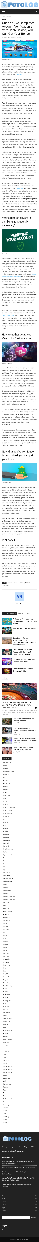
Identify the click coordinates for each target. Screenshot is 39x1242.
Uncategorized (8, 1105)
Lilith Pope (7, 37)
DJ (4, 870)
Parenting (6, 1021)
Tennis (5, 1087)
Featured (6, 902)
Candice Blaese (6, 707)
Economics (6, 873)
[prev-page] (3, 678)
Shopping (6, 1051)
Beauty (5, 786)
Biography (6, 795)
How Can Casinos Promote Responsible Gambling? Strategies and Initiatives (23, 652)
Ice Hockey (6, 956)
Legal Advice (7, 974)
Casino (9, 16)
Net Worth (6, 1013)
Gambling (27, 582)
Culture (5, 852)
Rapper (5, 1036)
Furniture (6, 917)
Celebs (5, 828)
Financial (6, 908)
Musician (6, 1007)
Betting (5, 789)
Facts (5, 885)
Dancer (5, 858)
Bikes (5, 792)
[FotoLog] (19, 4)
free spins (19, 188)
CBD (4, 825)
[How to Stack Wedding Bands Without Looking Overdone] (7, 750)
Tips (4, 1090)
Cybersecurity (7, 855)
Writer (5, 1123)
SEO (4, 1048)
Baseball (6, 780)
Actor (5, 766)
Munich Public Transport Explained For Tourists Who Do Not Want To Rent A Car (18, 1179)
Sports (5, 1075)
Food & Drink (7, 911)
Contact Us (5, 1230)
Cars (4, 819)
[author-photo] (19, 601)
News (5, 1015)
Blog (4, 798)
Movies (5, 998)
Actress (5, 769)
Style (4, 1081)
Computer (6, 840)
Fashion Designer (9, 896)
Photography (7, 1030)
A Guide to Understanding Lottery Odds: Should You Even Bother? (25, 621)
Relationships (7, 1039)
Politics (5, 1033)
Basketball (6, 783)
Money (5, 992)
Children (6, 831)
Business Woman (9, 807)
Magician (6, 980)
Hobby (5, 947)
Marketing (6, 983)
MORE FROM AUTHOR (25, 614)
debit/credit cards (8, 315)
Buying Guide (7, 813)
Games (5, 926)
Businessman (7, 810)
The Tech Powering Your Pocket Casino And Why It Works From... (17, 703)
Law (4, 971)
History (5, 944)
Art (4, 777)
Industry (6, 962)
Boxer (5, 801)
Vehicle (5, 1108)
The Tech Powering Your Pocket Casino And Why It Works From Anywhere (18, 1162)
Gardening (6, 929)
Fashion (5, 894)
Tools (5, 1093)
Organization (7, 1018)
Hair (4, 938)
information (6, 585)
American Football (9, 772)
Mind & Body (7, 986)
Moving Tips (7, 1001)
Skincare (6, 1060)
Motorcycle (6, 995)
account (10, 582)
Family (5, 888)
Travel (5, 1096)
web (4, 1114)
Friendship (6, 914)
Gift (4, 932)
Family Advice (7, 891)
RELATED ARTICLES (9, 614)
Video (5, 1111)
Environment (7, 882)
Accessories (7, 763)
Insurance (6, 965)
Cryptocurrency (8, 849)
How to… (6, 953)
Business (6, 804)
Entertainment (8, 879)
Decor (5, 861)
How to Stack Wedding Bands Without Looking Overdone (16, 1185)
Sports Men (7, 1078)
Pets (4, 1027)
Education (6, 876)
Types (5, 1102)
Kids (4, 968)
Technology (7, 1084)
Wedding (6, 1117)
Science (5, 1045)
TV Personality (8, 1099)
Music (5, 1004)
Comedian (6, 834)
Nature (5, 1010)
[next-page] (6, 678)
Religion (6, 1042)
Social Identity (8, 1066)
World (5, 1120)
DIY (4, 867)
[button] (3, 11)
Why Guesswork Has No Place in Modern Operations (18, 1168)
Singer (5, 1054)
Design (5, 864)
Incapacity (6, 959)
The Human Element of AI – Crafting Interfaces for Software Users (25, 730)
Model (5, 989)
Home (3, 16)
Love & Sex (6, 977)
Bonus (15, 582)
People (5, 1024)
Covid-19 (6, 846)
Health (5, 941)
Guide (5, 935)
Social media (7, 1072)
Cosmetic (6, 843)
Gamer (5, 923)
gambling (19, 74)
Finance (5, 905)
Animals (6, 775)
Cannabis (6, 816)
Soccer (5, 1063)
